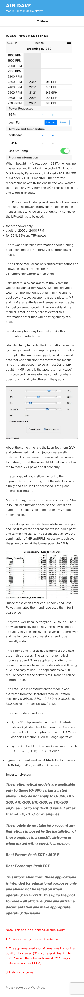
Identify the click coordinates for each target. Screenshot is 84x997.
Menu (44, 21)
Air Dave (19, 6)
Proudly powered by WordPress (25, 987)
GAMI (72, 447)
